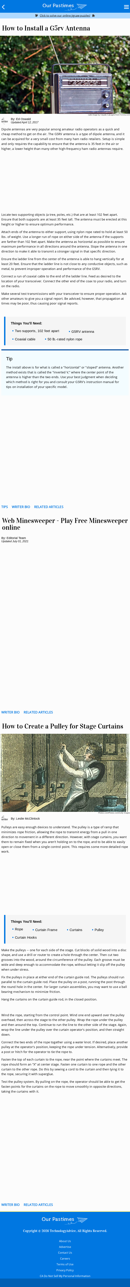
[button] (3, 7)
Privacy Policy (65, 1270)
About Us (65, 1241)
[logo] (64, 6)
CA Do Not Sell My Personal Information (65, 1276)
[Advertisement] (65, 185)
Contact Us (65, 1252)
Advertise (65, 1247)
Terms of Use (65, 1264)
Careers (65, 1258)
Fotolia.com (125, 114)
